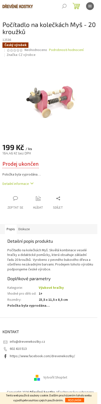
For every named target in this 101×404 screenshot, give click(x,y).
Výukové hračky (51, 287)
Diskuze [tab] (24, 229)
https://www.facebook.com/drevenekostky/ (42, 356)
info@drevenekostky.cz (27, 341)
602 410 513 (18, 348)
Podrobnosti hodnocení (66, 50)
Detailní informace (15, 183)
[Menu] (90, 6)
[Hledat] (64, 6)
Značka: (21, 54)
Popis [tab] (11, 229)
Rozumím (74, 400)
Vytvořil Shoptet (55, 377)
